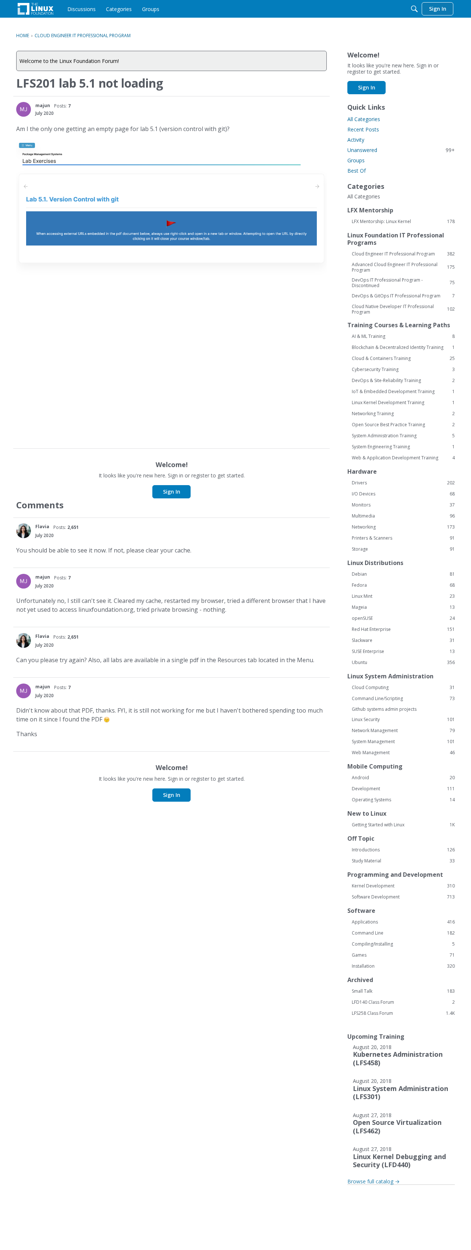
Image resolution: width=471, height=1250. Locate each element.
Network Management (403, 730)
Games (403, 955)
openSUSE (403, 618)
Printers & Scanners (403, 538)
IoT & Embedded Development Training (403, 391)
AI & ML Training (403, 336)
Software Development (403, 897)
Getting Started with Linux (403, 825)
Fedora (403, 585)
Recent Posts (363, 129)
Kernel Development (403, 886)
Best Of (356, 170)
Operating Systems (403, 800)
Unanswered (401, 149)
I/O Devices (403, 494)
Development (403, 788)
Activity (355, 139)
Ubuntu (403, 662)
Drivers (403, 483)
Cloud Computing (403, 687)
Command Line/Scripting (403, 698)
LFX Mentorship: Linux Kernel (403, 221)
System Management (403, 741)
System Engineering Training (403, 447)
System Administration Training (403, 435)
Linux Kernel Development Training (403, 402)
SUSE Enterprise (403, 651)
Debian (403, 574)
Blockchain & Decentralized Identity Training (403, 347)
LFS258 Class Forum (403, 1013)
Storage (403, 549)
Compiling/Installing (403, 944)
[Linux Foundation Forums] (35, 9)
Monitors (403, 505)
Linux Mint (403, 596)
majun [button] (42, 105)
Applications (403, 922)
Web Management (403, 752)
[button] (23, 109)
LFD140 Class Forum (403, 1002)
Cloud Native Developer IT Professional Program (403, 309)
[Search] (414, 8)
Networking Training (403, 413)
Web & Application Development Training (403, 458)
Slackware (403, 640)
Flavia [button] (42, 526)
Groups (356, 160)
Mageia (403, 607)
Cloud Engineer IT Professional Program (403, 254)
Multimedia (403, 516)
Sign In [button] (171, 491)
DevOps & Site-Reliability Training (403, 380)
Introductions (403, 850)
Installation (403, 966)
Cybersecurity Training (403, 369)
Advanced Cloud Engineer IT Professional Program (403, 267)
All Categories (363, 119)
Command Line (403, 933)
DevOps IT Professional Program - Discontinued (403, 282)
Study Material (403, 861)
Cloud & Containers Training (403, 358)
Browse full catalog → (373, 1181)
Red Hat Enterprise (403, 629)
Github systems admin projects (384, 709)
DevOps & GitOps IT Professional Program (403, 296)
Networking (403, 527)
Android (403, 777)
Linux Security (403, 719)
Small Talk (403, 991)
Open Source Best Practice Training (403, 424)
